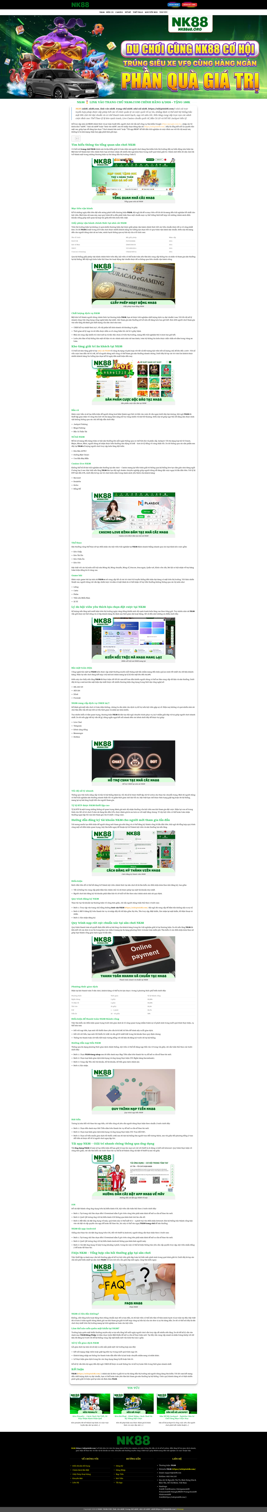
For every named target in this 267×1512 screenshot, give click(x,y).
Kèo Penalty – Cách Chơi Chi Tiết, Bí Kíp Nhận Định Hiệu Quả (90, 1417)
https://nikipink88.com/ (154, 127)
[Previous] (69, 1412)
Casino (119, 12)
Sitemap (180, 1509)
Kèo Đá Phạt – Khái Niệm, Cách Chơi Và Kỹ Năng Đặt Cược (133, 1417)
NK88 (101, 12)
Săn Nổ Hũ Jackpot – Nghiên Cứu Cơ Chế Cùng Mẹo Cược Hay (177, 1417)
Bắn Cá (109, 12)
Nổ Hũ (128, 12)
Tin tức (163, 12)
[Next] (197, 1412)
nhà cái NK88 (104, 351)
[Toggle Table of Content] (76, 138)
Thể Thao (138, 12)
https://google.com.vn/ (171, 124)
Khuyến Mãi (151, 12)
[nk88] (80, 5)
